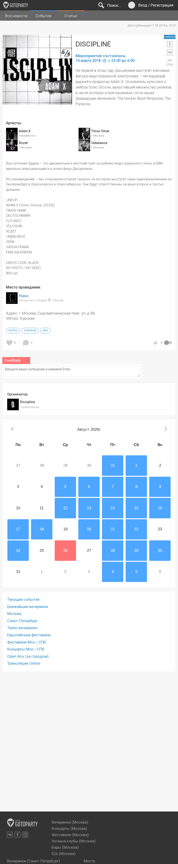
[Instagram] (25, 835)
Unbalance (99, 143)
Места (89, 861)
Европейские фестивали (29, 635)
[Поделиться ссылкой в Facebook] (169, 44)
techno (13, 330)
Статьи (70, 15)
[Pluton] (12, 301)
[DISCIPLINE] (41, 74)
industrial (30, 330)
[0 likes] (10, 343)
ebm (45, 330)
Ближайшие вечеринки (27, 606)
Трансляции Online (23, 663)
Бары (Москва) (65, 847)
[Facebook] (17, 835)
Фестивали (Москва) (70, 834)
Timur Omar (100, 131)
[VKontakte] (10, 835)
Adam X (25, 131)
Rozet (23, 143)
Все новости (16, 15)
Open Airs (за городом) (28, 656)
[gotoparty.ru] (15, 5)
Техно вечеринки (22, 627)
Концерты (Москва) (69, 828)
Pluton (24, 296)
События (43, 15)
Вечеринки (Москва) (70, 822)
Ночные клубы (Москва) (74, 841)
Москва (14, 613)
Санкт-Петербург (22, 620)
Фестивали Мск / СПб (26, 642)
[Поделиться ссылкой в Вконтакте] (169, 52)
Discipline (27, 402)
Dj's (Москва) (64, 853)
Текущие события (23, 599)
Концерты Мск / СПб (25, 649)
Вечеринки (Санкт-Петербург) (33, 861)
